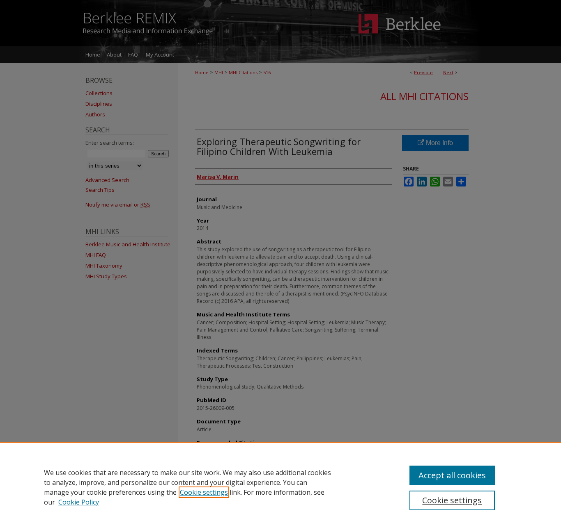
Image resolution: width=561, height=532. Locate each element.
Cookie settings (204, 492)
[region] (280, 487)
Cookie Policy (78, 502)
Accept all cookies (452, 475)
